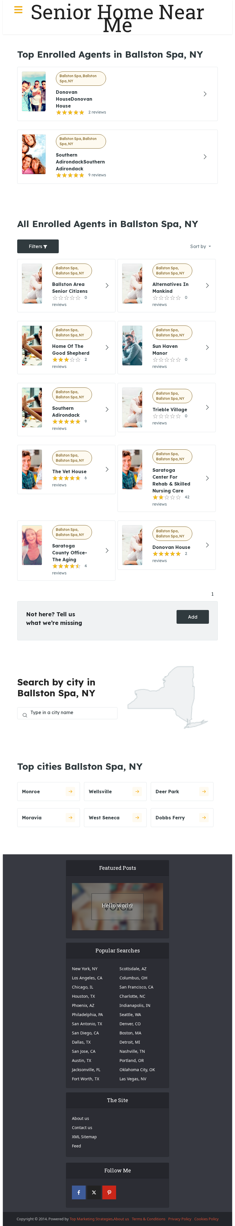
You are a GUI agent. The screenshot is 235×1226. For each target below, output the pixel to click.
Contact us (82, 1127)
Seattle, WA (130, 1014)
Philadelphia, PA (87, 1014)
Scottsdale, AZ (133, 968)
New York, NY (84, 968)
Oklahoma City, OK (137, 1069)
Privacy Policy (179, 1218)
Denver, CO (130, 1023)
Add (192, 617)
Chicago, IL (82, 987)
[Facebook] (79, 1192)
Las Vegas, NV (133, 1078)
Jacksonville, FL (86, 1069)
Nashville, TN (132, 1051)
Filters (36, 246)
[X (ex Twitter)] (94, 1192)
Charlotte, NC (132, 996)
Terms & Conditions (148, 1218)
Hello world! (117, 905)
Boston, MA (130, 1033)
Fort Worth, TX (85, 1078)
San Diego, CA (85, 1033)
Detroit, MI (130, 1042)
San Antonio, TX (87, 1023)
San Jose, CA (83, 1051)
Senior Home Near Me (118, 18)
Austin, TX (81, 1060)
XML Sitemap (84, 1136)
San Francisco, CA (136, 987)
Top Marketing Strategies (91, 1218)
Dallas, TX (81, 1042)
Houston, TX (83, 996)
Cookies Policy (206, 1218)
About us (80, 1118)
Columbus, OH (133, 978)
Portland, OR (132, 1060)
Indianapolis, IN (135, 1005)
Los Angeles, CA (87, 978)
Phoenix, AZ (83, 1005)
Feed (76, 1146)
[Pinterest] (109, 1192)
